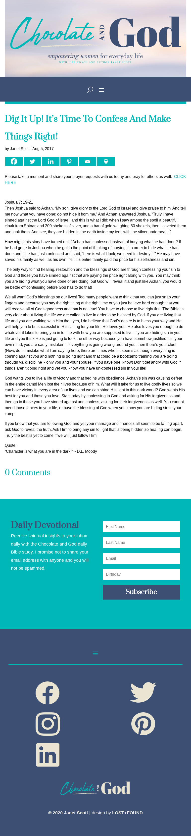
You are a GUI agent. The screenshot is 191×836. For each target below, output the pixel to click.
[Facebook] (14, 161)
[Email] (87, 161)
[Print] (106, 161)
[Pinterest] (69, 161)
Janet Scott (20, 149)
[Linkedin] (50, 161)
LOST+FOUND (127, 812)
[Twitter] (32, 161)
